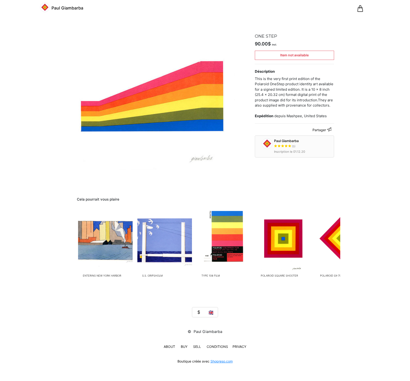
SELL (197, 347)
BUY (184, 347)
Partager (319, 130)
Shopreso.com (221, 361)
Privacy (239, 347)
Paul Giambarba (286, 143)
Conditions (217, 347)
